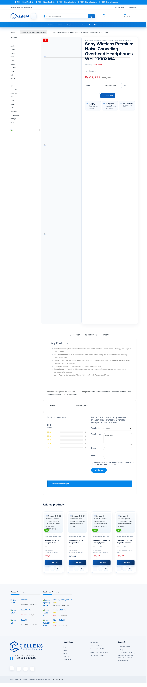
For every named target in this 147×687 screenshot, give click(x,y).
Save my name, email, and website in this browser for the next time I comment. (114, 463)
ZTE (12, 82)
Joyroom (14, 111)
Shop (60, 25)
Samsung (14, 53)
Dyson (13, 122)
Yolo (12, 108)
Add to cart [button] (47, 568)
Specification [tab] (91, 335)
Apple (13, 46)
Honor (13, 79)
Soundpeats (15, 115)
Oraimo (13, 104)
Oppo (13, 64)
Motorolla (14, 93)
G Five (13, 97)
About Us (79, 25)
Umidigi (13, 119)
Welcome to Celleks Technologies (21, 7)
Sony (12, 100)
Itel (11, 75)
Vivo (12, 60)
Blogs (69, 25)
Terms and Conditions (98, 655)
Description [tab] (75, 335)
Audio (86, 40)
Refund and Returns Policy (99, 652)
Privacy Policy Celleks (98, 649)
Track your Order (96, 646)
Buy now (54, 562)
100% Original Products (17, 2)
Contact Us (93, 25)
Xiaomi (13, 49)
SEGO (13, 86)
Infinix (13, 57)
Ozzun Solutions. (58, 679)
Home (50, 25)
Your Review (96, 434)
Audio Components (95, 40)
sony (74, 395)
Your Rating (95, 428)
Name (94, 448)
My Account (132, 7)
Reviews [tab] (105, 335)
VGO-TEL (14, 89)
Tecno (13, 71)
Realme (13, 68)
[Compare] (58, 568)
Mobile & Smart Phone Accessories (34, 32)
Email (94, 455)
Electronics (105, 40)
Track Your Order (119, 7)
